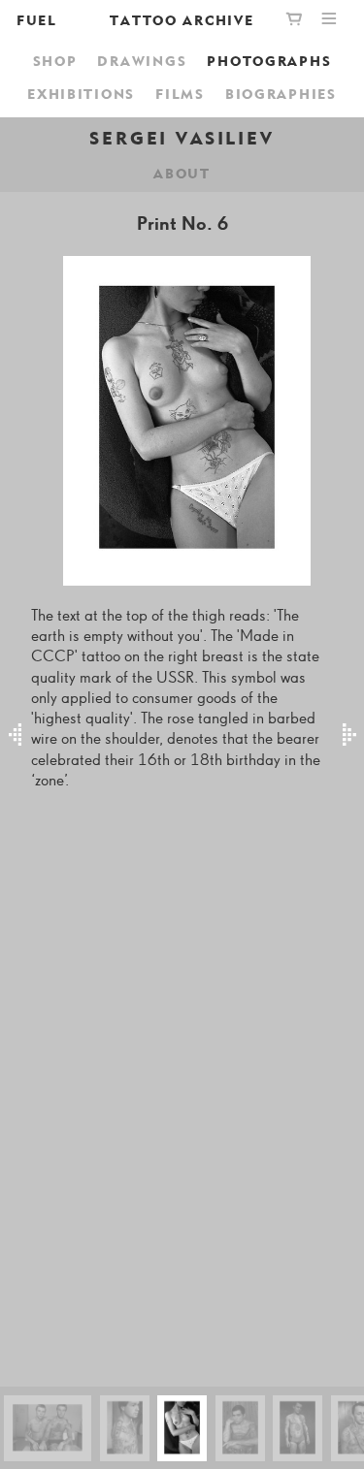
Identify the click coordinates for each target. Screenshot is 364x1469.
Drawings (141, 60)
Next (349, 735)
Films (180, 93)
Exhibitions (81, 93)
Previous (15, 735)
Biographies (281, 93)
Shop (55, 60)
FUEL (37, 20)
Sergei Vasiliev (181, 137)
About (182, 173)
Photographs (269, 60)
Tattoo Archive (181, 20)
